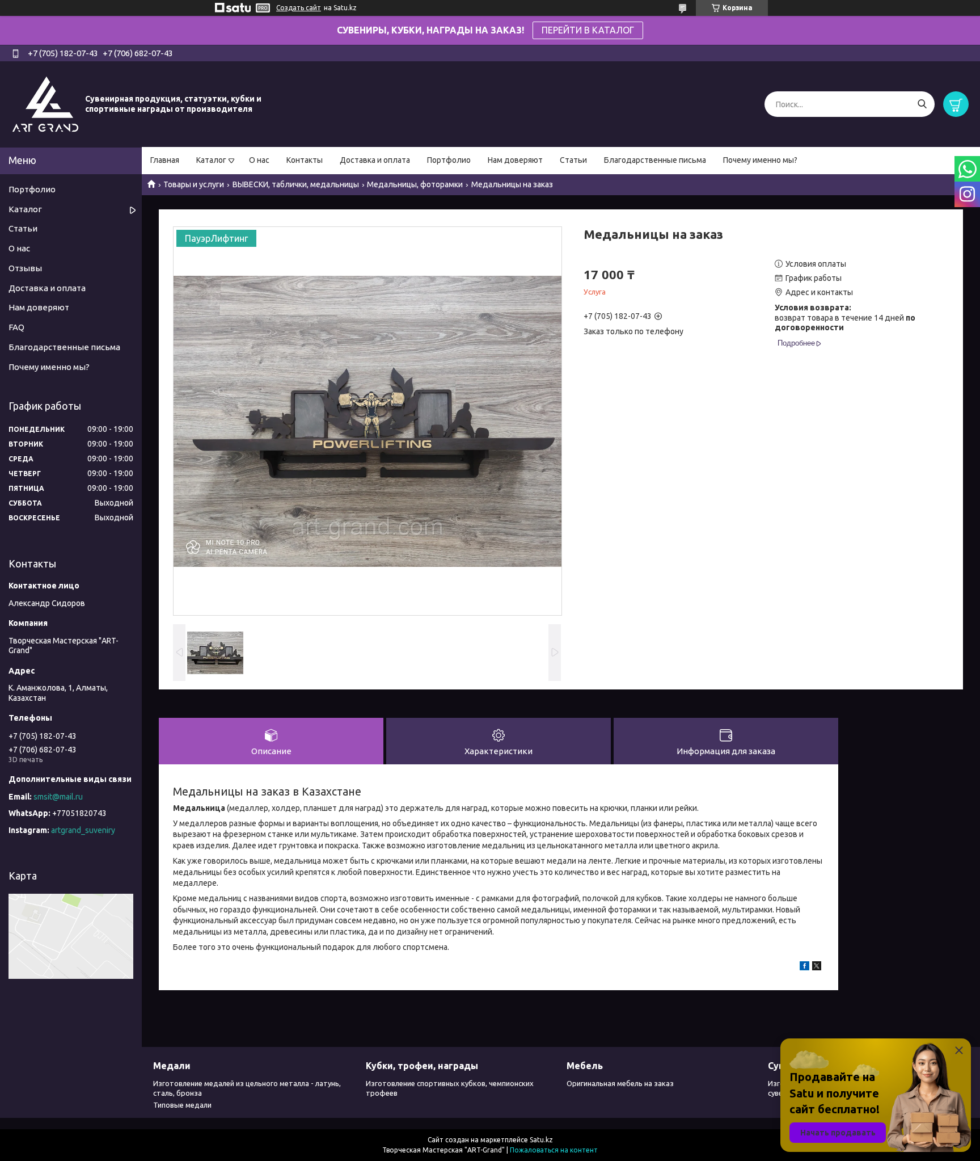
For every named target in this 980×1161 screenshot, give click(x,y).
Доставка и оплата (375, 160)
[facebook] (804, 967)
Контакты (304, 160)
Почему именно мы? (760, 160)
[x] (816, 967)
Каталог (211, 160)
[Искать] (922, 104)
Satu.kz (541, 1139)
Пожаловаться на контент (554, 1150)
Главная (164, 160)
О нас (259, 160)
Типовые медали (182, 1105)
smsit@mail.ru (58, 796)
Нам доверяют (515, 160)
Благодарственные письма (655, 160)
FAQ (16, 327)
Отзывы (25, 268)
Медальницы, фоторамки (415, 184)
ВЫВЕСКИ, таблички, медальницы (296, 184)
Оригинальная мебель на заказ (620, 1083)
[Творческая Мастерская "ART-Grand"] (45, 103)
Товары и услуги (193, 184)
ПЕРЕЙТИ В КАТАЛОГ (588, 30)
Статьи (573, 160)
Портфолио (449, 160)
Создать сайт (298, 7)
